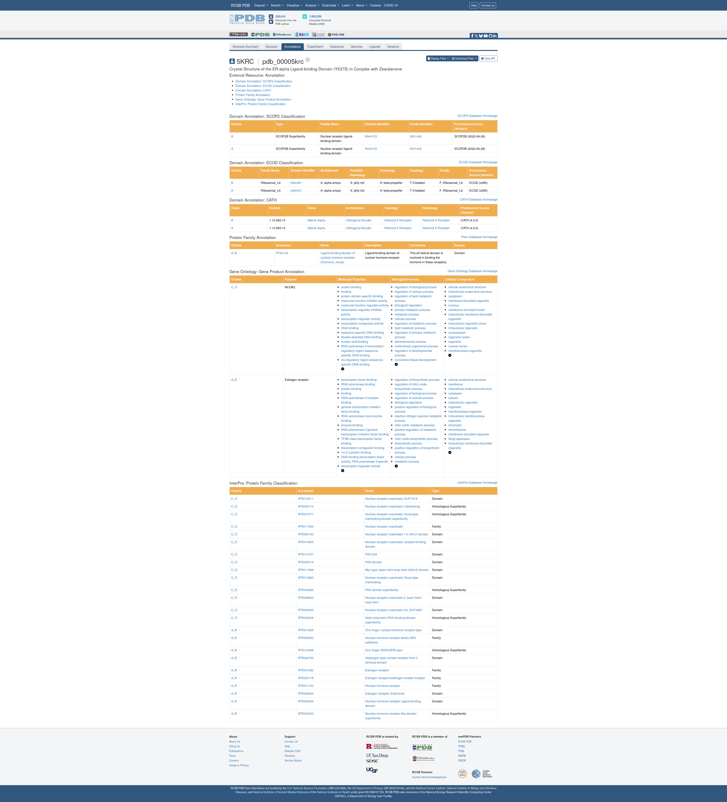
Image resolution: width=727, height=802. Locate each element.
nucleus (453, 305)
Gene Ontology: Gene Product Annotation (263, 99)
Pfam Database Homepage (479, 237)
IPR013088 (306, 650)
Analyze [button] (311, 5)
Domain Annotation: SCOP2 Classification (264, 81)
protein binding (351, 287)
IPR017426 (306, 526)
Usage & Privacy (239, 765)
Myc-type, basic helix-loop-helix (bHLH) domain (397, 570)
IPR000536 (306, 701)
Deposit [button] (260, 5)
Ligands (374, 46)
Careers (375, 5)
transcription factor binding (359, 379)
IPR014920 (306, 577)
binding (346, 291)
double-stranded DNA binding (361, 337)
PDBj (461, 751)
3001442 (416, 136)
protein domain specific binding (362, 296)
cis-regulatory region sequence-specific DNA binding (362, 362)
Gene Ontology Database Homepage (473, 271)
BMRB (462, 755)
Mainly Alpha (316, 220)
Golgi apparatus (459, 439)
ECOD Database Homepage (478, 162)
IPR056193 (306, 534)
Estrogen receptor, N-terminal (384, 693)
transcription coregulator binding (362, 448)
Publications (236, 751)
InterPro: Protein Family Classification (261, 104)
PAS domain (373, 562)
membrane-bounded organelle (468, 300)
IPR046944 (306, 693)
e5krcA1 (296, 190)
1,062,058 (315, 16)
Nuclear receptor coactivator (384, 526)
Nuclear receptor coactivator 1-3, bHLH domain (396, 534)
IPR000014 (306, 562)
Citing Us (234, 746)
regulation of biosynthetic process (417, 379)
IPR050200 (306, 638)
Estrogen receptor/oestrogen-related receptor (395, 678)
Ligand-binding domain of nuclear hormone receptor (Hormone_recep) (338, 257)
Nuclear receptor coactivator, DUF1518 (391, 498)
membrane (455, 384)
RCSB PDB (240, 5)
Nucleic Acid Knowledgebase (429, 777)
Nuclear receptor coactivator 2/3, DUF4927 (394, 610)
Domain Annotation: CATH (253, 90)
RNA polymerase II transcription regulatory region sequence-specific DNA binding (362, 350)
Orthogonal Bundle (358, 220)
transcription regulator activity (360, 319)
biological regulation (408, 305)
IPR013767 (306, 554)
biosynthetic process (408, 443)
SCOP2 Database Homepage (478, 115)
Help (474, 5)
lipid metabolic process (410, 328)
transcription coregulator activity (362, 323)
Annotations (293, 46)
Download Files (464, 58)
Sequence (337, 46)
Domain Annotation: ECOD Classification (263, 86)
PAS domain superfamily (381, 590)
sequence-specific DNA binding (362, 332)
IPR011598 (306, 570)
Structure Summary (245, 46)
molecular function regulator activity (364, 305)
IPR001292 (306, 670)
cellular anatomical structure (467, 287)
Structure (271, 46)
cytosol (453, 398)
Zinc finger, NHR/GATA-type (384, 650)
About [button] (360, 5)
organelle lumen (459, 337)
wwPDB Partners (469, 736)
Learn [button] (346, 5)
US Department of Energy (367, 788)
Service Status (293, 760)
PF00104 (282, 253)
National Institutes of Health (333, 792)
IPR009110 (306, 506)
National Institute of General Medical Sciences (281, 792)
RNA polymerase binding (358, 384)
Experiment (315, 46)
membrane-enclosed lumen (466, 310)
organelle (454, 341)
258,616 (280, 16)
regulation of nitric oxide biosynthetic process (411, 386)
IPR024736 (306, 658)
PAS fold (371, 554)
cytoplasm (455, 296)
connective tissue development (415, 360)
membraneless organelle (465, 350)
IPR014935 (306, 542)
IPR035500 (306, 713)
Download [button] (329, 5)
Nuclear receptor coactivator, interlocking (392, 506)
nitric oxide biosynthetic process (416, 439)
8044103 (371, 136)
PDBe (461, 746)
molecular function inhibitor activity (364, 300)
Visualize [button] (293, 5)
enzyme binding (352, 425)
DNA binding (350, 328)
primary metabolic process (412, 310)
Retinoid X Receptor (398, 220)
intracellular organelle (462, 328)
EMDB (462, 760)
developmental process (410, 341)
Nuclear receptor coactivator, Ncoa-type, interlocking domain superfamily (392, 516)
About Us (234, 741)
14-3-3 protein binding (356, 452)
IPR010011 (306, 498)
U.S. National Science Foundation (307, 788)
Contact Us (291, 741)
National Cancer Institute (430, 788)
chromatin (455, 425)
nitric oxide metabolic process (414, 425)
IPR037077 (306, 514)
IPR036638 (306, 617)
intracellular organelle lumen (467, 323)
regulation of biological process (416, 287)
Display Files (438, 58)
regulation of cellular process (414, 291)
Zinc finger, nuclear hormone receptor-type (393, 630)
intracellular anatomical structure (470, 291)
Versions (393, 46)
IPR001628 (306, 630)
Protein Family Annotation (253, 95)
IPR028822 (306, 597)
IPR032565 (306, 610)
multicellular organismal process (416, 346)
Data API (490, 58)
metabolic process (407, 314)
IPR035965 (306, 590)
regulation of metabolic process (416, 323)
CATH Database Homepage (479, 199)
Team (232, 755)
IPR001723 (306, 685)
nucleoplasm (457, 332)
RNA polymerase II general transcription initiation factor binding (365, 431)
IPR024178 (306, 678)
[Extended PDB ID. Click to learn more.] (307, 59)
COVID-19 (391, 5)
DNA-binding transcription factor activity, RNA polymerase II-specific (364, 459)
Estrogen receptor (377, 670)
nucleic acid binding (354, 341)
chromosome (457, 429)
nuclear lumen (457, 346)
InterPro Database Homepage (477, 482)
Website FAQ (292, 751)
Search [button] (276, 5)
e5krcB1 (296, 182)
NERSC (340, 796)
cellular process (405, 319)
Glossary (290, 755)
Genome (356, 46)
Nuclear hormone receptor (382, 685)
